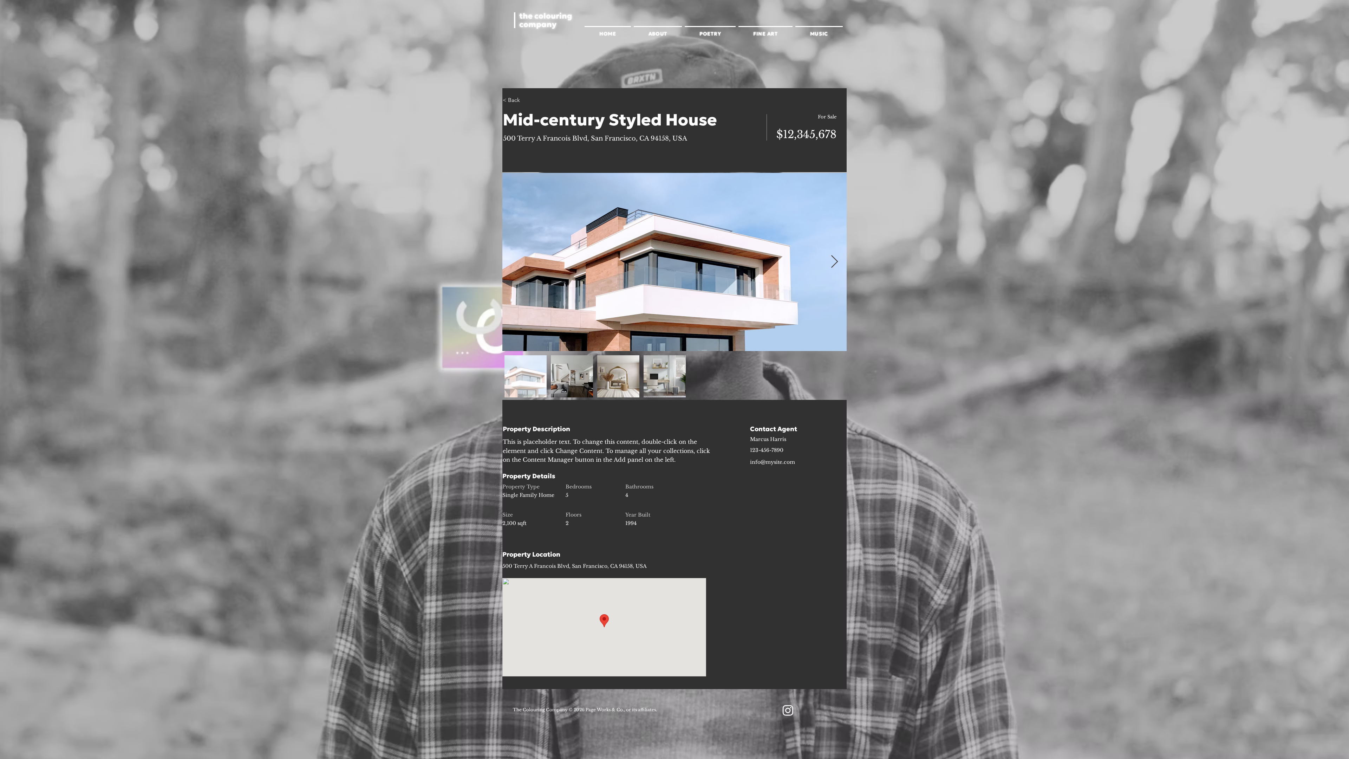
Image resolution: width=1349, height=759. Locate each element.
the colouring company (545, 20)
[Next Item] (834, 262)
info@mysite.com (772, 462)
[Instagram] (788, 710)
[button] (658, 33)
